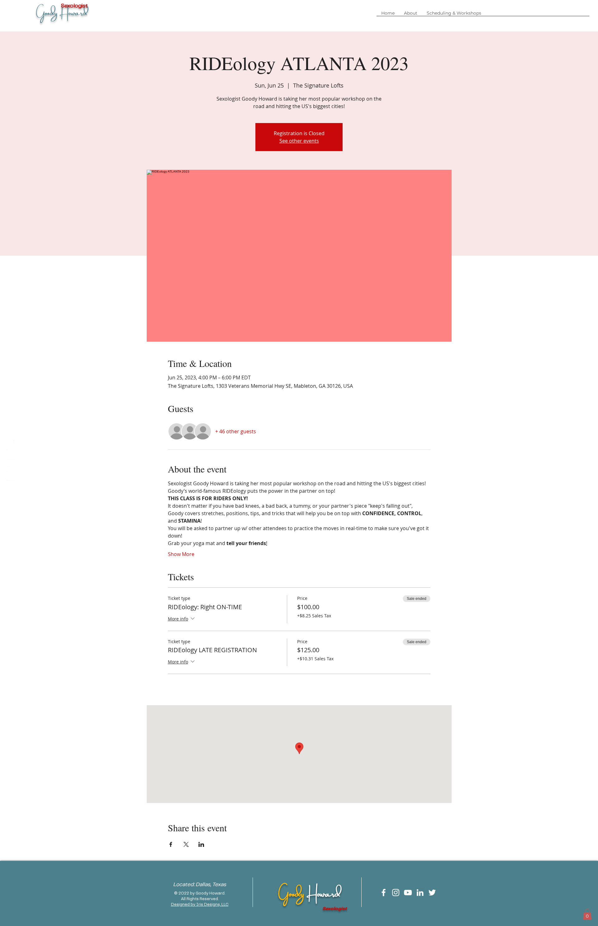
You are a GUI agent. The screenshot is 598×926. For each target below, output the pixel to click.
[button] (454, 15)
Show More (181, 554)
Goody (292, 892)
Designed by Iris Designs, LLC (200, 905)
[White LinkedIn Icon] (420, 892)
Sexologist (334, 909)
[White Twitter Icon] (432, 892)
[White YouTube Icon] (408, 892)
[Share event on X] (186, 844)
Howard (323, 892)
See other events (299, 140)
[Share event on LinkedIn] (201, 844)
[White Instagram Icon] (396, 892)
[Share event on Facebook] (171, 844)
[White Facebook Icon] (383, 892)
